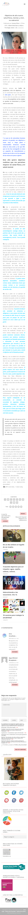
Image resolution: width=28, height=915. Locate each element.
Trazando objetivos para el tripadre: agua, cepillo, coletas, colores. (13, 569)
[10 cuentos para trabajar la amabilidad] (14, 606)
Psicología (7, 28)
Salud (12, 28)
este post (8, 95)
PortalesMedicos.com (7, 856)
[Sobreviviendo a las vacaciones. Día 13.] (14, 583)
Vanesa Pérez (15, 23)
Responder (14, 652)
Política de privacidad (20, 745)
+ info (17, 727)
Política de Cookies (21, 911)
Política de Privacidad (10, 911)
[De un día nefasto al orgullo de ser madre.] (14, 535)
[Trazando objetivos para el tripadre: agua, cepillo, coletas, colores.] (14, 557)
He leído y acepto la (14, 745)
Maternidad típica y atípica (15, 25)
